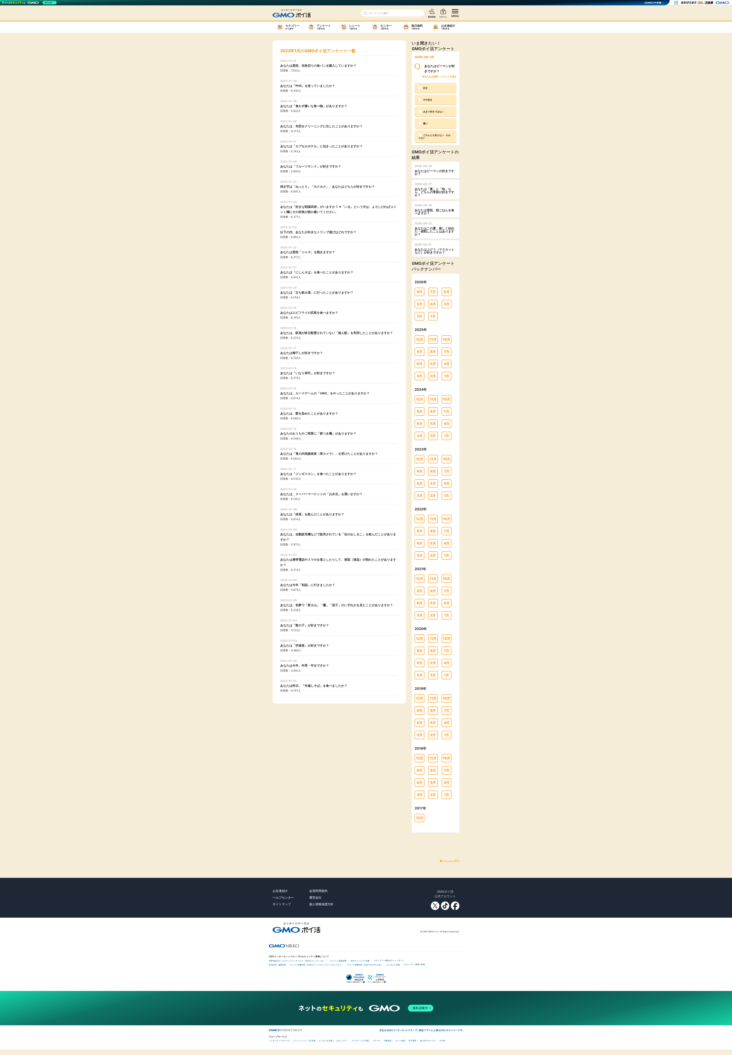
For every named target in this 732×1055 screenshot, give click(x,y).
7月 (433, 292)
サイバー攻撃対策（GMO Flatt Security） (365, 965)
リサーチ (376, 1041)
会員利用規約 (318, 891)
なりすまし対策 (393, 965)
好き (425, 87)
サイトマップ (282, 904)
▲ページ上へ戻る (449, 860)
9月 (419, 352)
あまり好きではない (433, 111)
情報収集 (388, 1041)
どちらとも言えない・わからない (434, 136)
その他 (442, 1041)
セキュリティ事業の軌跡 (414, 964)
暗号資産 (412, 1041)
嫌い (425, 123)
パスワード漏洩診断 (337, 961)
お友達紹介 (280, 891)
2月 (419, 316)
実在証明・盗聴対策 (277, 965)
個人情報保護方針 (321, 904)
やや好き (427, 99)
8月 (419, 292)
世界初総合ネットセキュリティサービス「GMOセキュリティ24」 (297, 961)
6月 (446, 292)
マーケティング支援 (360, 1041)
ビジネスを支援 (325, 1041)
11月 (433, 339)
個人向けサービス (427, 1041)
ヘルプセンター (283, 897)
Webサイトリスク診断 (360, 961)
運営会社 (315, 897)
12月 (419, 339)
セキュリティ (342, 1041)
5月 (419, 304)
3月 (446, 304)
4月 (433, 304)
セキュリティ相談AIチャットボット (389, 960)
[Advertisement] (69, 841)
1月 (433, 316)
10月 (446, 339)
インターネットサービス (279, 1041)
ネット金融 (400, 1041)
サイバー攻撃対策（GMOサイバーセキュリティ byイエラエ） (316, 965)
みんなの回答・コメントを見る (441, 76)
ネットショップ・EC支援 (304, 1041)
